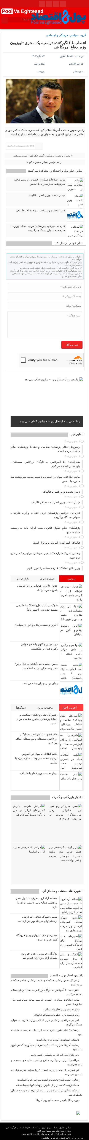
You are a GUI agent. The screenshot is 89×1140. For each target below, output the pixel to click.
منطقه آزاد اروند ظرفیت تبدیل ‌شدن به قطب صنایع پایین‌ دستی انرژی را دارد (36, 902)
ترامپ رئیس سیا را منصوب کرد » (44, 162)
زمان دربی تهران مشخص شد (41, 683)
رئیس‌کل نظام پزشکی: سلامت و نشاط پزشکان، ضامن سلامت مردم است (36, 719)
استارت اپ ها (47, 578)
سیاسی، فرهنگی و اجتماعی (62, 35)
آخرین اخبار (70, 707)
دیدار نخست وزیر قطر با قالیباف (46, 195)
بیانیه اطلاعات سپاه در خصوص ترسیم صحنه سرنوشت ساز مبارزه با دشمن (39, 181)
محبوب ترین (45, 707)
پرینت (41, 71)
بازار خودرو (23, 578)
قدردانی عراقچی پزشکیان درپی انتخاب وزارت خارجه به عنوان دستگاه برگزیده (38, 228)
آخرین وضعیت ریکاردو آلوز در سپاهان (36, 624)
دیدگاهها (21, 707)
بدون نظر (78, 71)
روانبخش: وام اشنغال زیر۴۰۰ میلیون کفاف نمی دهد (50, 421)
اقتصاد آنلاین (66, 56)
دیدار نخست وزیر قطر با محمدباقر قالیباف (40, 210)
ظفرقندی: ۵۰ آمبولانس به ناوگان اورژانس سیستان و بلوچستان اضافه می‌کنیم (36, 739)
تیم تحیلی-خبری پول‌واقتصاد (54, 1138)
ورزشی (71, 578)
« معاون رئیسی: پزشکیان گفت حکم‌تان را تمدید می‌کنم (42, 155)
